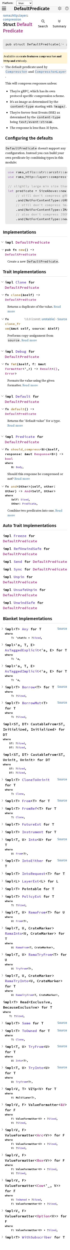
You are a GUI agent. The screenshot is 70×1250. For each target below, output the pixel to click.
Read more (29, 340)
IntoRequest (34, 873)
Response (42, 454)
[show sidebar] (4, 8)
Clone (21, 282)
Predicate (25, 436)
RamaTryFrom (40, 954)
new (21, 250)
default (17, 409)
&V (62, 1104)
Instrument (32, 832)
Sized (24, 499)
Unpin (19, 577)
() (56, 369)
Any (25, 629)
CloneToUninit (36, 779)
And (27, 491)
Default (23, 396)
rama (6, 15)
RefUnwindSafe (27, 548)
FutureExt (31, 824)
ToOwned (29, 1031)
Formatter (14, 369)
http (15, 15)
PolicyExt (31, 896)
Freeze (20, 536)
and (14, 486)
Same (26, 1023)
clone (16, 295)
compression (12, 19)
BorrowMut (31, 703)
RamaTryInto (16, 981)
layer (23, 15)
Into (32, 839)
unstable (48, 319)
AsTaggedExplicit (22, 650)
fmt (14, 364)
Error (10, 373)
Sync (18, 569)
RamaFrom (37, 912)
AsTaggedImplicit (22, 671)
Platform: (7, 3)
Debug (21, 351)
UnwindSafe (24, 602)
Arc (40, 1135)
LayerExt (30, 881)
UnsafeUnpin (25, 589)
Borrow (28, 687)
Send (18, 561)
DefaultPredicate (32, 8)
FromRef (29, 808)
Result (46, 369)
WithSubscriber (37, 1237)
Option (43, 1216)
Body (19, 467)
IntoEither (32, 860)
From (26, 801)
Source (62, 319)
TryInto (35, 1067)
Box (40, 1160)
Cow (40, 1185)
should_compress (25, 449)
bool (9, 459)
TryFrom (21, 968)
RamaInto (13, 933)
